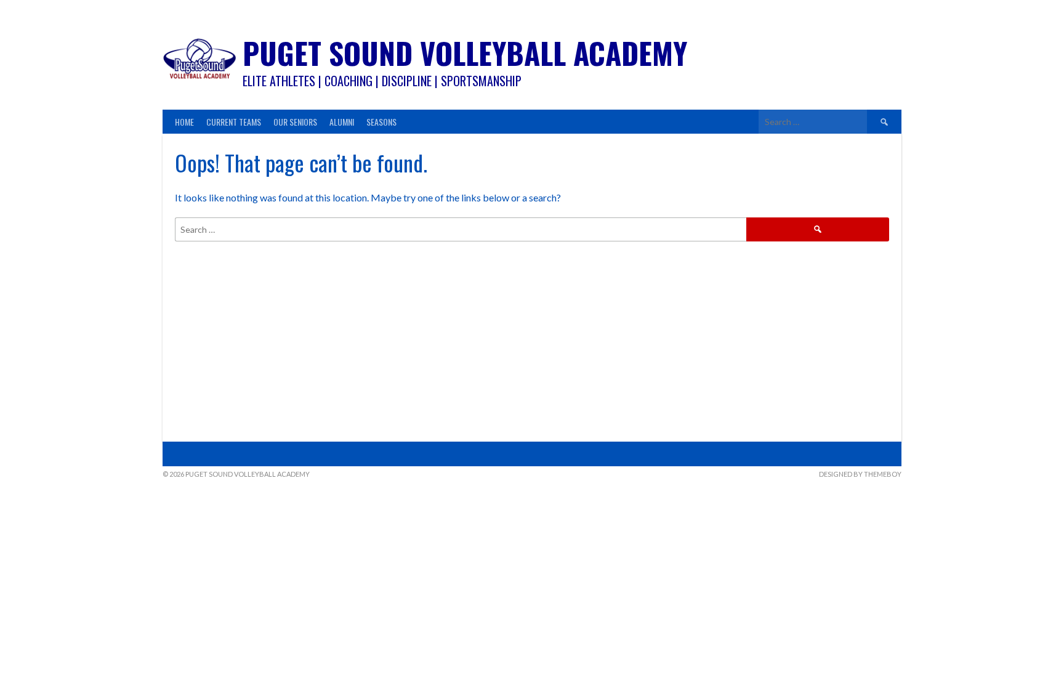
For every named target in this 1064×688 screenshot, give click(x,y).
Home (184, 121)
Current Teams (233, 121)
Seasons (381, 121)
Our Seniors (295, 121)
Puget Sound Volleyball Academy (465, 53)
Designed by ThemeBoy (860, 474)
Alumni (341, 121)
